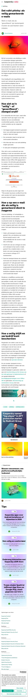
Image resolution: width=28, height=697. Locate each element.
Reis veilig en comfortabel (14, 541)
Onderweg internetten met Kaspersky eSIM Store (14, 560)
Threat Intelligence (5, 666)
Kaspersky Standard (5, 616)
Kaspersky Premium (5, 620)
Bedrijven (3, 626)
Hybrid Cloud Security (6, 662)
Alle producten (4, 634)
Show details (20, 688)
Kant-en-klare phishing (7, 457)
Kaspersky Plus (4, 618)
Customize (19, 690)
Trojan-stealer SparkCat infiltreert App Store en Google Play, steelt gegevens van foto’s (14, 588)
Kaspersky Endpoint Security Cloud (9, 632)
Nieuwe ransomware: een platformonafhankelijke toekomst (12, 471)
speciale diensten (17, 360)
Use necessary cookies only (14, 694)
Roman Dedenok (8, 33)
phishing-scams (20, 406)
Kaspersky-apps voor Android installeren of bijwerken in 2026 (14, 517)
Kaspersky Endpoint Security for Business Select (12, 643)
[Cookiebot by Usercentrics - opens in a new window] (20, 672)
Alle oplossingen (5, 623)
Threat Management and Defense (9, 657)
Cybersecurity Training (6, 664)
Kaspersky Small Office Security (8, 630)
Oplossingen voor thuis (7, 612)
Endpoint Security (5, 660)
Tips (15, 511)
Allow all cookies (7, 690)
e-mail (5, 406)
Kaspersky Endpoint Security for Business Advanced (13, 646)
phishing (5, 6)
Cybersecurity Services (6, 655)
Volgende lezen (6, 465)
